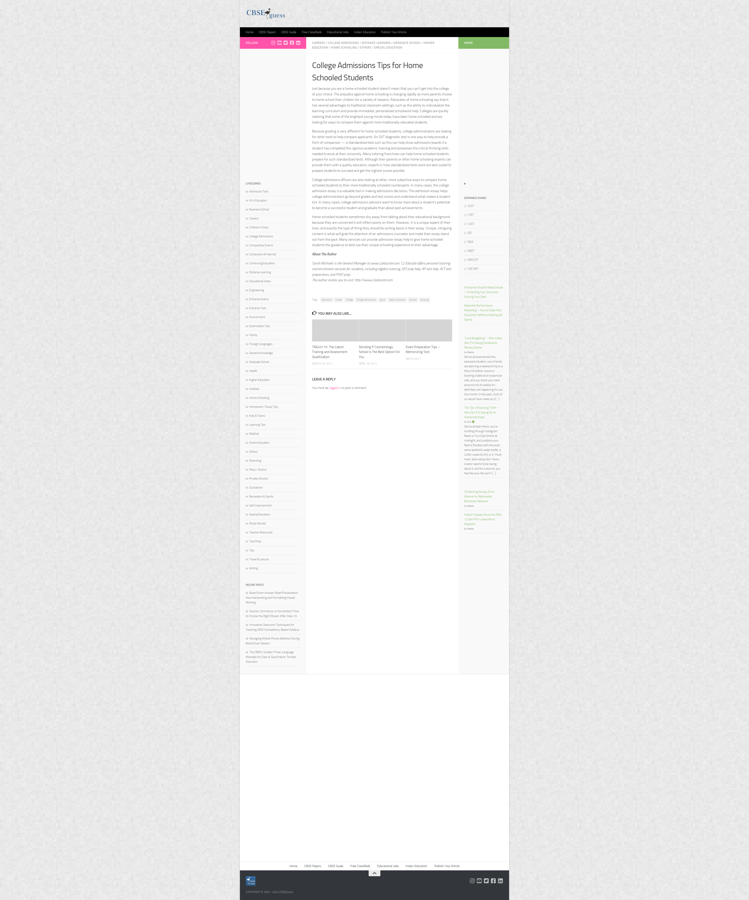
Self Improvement (260, 505)
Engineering (256, 290)
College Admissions (343, 43)
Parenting (255, 460)
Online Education (259, 442)
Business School (259, 209)
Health (253, 371)
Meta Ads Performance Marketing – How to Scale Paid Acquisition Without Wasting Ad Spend (483, 312)
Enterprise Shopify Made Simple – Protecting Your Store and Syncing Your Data (483, 292)
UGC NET (473, 268)
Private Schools (258, 478)
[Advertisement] (273, 113)
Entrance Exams (259, 299)
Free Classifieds (312, 32)
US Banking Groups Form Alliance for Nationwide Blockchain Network (479, 496)
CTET (471, 215)
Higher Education (397, 299)
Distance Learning (376, 43)
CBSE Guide (288, 32)
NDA (470, 242)
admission (327, 299)
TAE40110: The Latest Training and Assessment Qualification (329, 352)
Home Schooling (344, 47)
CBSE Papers (267, 32)
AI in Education (258, 200)
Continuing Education (262, 263)
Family (253, 335)
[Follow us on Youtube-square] (279, 42)
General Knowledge (261, 353)
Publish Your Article (393, 32)
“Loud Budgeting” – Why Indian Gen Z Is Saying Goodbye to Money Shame (483, 342)
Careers (318, 43)
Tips (251, 550)
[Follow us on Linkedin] (298, 42)
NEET (471, 251)
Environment (257, 317)
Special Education (388, 47)
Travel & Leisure (259, 559)
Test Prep (255, 541)
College (349, 299)
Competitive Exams (261, 245)
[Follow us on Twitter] (285, 42)
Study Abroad (257, 523)
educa (382, 299)
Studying (424, 299)
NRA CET (473, 260)
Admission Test (258, 191)
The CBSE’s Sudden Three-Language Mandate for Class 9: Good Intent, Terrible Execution (271, 656)
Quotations (256, 487)
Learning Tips (257, 425)
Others (365, 47)
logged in (335, 388)
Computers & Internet (262, 254)
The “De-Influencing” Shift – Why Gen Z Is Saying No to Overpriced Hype (481, 412)
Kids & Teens (257, 416)
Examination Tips (259, 326)
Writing (253, 568)
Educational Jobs (338, 32)
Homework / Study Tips (263, 407)
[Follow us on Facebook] (291, 42)
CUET (471, 224)
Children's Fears (259, 227)
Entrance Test (257, 308)
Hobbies (254, 389)
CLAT (471, 206)
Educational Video (260, 281)
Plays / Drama (257, 469)
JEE (470, 233)
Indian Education (365, 32)
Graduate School (407, 43)
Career (338, 299)
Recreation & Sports (261, 496)
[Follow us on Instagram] (273, 42)
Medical (254, 433)
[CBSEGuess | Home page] (266, 14)
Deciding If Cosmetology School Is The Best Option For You (379, 352)
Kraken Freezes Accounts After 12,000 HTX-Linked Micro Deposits (483, 519)
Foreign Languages (260, 344)
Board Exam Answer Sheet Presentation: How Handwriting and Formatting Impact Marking (272, 597)
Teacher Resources (260, 532)
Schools (413, 299)
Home (249, 32)
